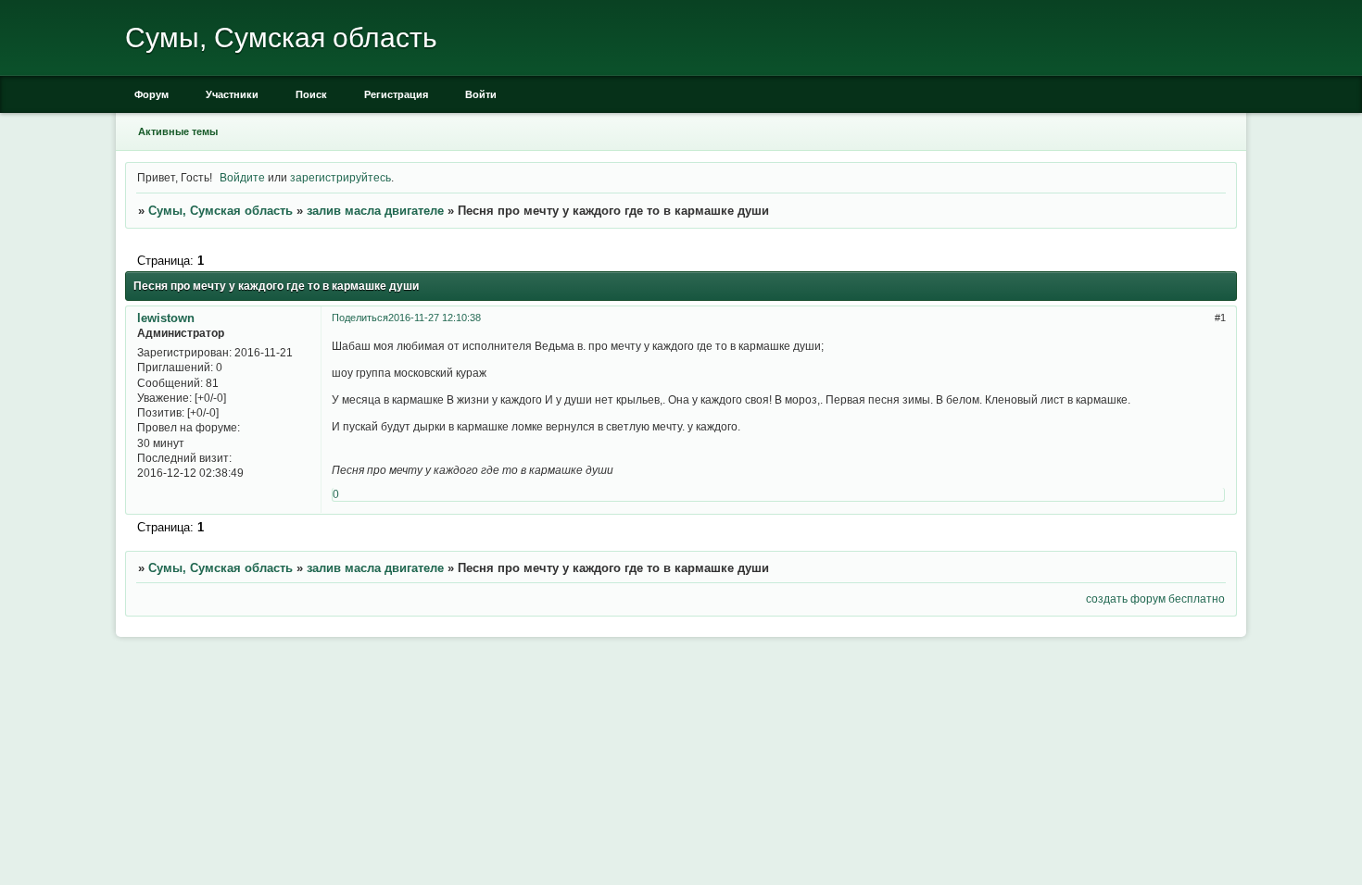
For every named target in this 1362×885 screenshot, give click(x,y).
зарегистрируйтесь (340, 177)
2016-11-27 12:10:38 (434, 317)
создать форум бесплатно (1155, 598)
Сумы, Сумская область (220, 211)
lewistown (166, 318)
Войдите (242, 177)
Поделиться (360, 317)
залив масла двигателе (375, 211)
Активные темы (178, 131)
